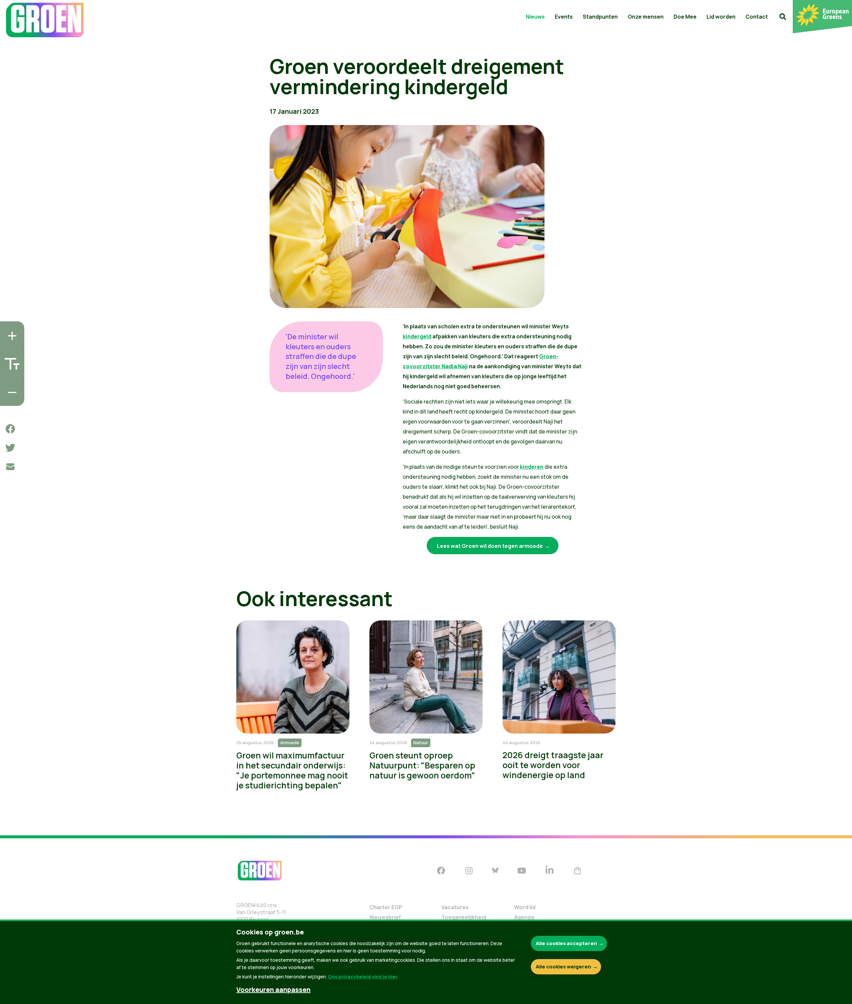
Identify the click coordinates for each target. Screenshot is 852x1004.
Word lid (524, 907)
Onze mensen (646, 16)
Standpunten (600, 16)
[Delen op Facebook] (10, 429)
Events (564, 16)
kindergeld (417, 336)
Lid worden (721, 16)
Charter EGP (385, 907)
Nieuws (535, 16)
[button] (783, 16)
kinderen (531, 466)
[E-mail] (10, 467)
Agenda (524, 917)
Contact (757, 16)
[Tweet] (10, 448)
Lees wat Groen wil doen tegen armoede (490, 546)
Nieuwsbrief (385, 917)
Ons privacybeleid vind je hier (362, 976)
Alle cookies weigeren (563, 966)
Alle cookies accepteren (566, 943)
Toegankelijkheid (463, 917)
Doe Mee (685, 16)
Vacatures (455, 907)
